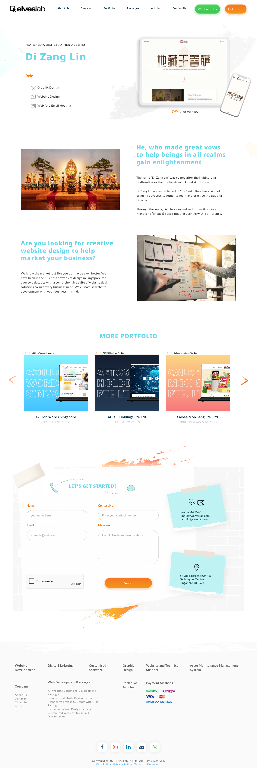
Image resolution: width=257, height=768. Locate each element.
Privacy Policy (122, 764)
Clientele (21, 702)
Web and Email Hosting (54, 105)
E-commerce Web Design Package (69, 709)
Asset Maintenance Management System (214, 667)
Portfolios (130, 683)
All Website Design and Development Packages (72, 692)
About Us (21, 694)
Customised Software (97, 667)
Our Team (21, 698)
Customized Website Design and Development (68, 714)
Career (19, 705)
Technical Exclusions (147, 764)
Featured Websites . (42, 44)
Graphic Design (48, 87)
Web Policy (103, 764)
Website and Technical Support (162, 667)
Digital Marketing (61, 665)
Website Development (25, 667)
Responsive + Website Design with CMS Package (73, 703)
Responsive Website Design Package (71, 698)
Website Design (48, 96)
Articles (128, 687)
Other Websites (72, 44)
